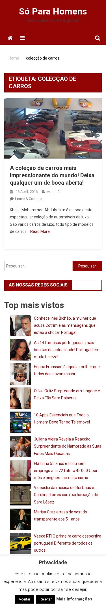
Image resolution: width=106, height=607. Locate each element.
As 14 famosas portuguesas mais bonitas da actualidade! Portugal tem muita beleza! (66, 349)
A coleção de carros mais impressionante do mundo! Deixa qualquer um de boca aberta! (52, 175)
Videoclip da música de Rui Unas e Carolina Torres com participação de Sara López (66, 494)
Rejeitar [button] (46, 599)
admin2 (53, 191)
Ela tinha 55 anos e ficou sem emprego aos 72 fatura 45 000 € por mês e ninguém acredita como (66, 470)
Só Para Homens (53, 11)
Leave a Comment (30, 199)
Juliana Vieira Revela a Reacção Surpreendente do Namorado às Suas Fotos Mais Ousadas (67, 446)
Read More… (41, 231)
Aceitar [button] (24, 599)
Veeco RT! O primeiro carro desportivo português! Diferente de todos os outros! (67, 543)
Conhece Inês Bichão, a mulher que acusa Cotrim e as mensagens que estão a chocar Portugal (65, 325)
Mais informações (74, 599)
